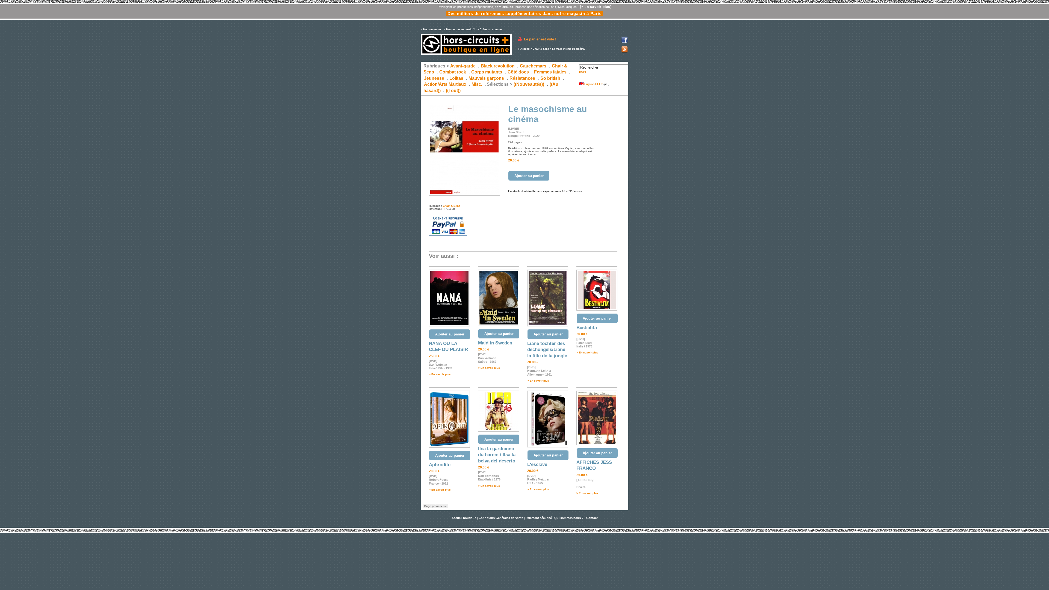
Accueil (525, 49)
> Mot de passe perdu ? (459, 29)
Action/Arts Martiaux (445, 84)
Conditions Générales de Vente (501, 518)
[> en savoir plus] (596, 7)
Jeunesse (434, 78)
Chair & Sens (541, 49)
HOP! (582, 71)
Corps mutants (487, 72)
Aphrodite (439, 464)
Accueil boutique (464, 518)
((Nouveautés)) (529, 84)
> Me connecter (431, 29)
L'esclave (537, 464)
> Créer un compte (489, 29)
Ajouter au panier (529, 176)
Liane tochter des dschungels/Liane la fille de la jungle (547, 349)
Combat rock (452, 72)
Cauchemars (533, 66)
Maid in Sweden (495, 343)
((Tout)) (453, 90)
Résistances (522, 78)
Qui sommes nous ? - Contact (576, 518)
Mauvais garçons (486, 78)
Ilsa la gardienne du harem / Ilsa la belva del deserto (496, 455)
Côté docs (518, 72)
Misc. (477, 84)
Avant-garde (463, 66)
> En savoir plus (440, 374)
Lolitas (456, 78)
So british (550, 78)
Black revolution (498, 66)
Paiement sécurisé (539, 518)
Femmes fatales (550, 72)
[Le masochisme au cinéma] (464, 194)
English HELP (593, 83)
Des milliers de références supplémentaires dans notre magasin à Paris (524, 13)
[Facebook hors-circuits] (624, 42)
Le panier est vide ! (540, 39)
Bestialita (586, 327)
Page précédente (435, 506)
